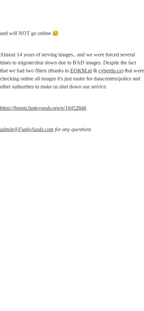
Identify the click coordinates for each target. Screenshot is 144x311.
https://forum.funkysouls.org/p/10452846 (43, 108)
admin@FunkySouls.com (27, 129)
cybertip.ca (110, 70)
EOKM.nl (81, 70)
